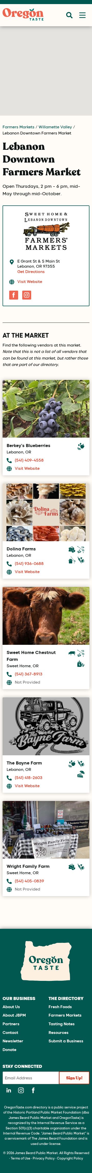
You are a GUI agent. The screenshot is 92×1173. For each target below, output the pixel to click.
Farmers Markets (18, 126)
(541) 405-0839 (29, 880)
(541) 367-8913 (28, 673)
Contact (10, 1032)
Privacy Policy (44, 1158)
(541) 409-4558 (29, 460)
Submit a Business (66, 1040)
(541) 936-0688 (29, 563)
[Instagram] (26, 295)
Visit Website (29, 281)
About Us (11, 1006)
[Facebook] (13, 295)
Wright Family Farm (28, 866)
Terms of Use (20, 1158)
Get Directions (31, 271)
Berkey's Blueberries (28, 445)
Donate (9, 1049)
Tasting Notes (62, 1023)
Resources (58, 1032)
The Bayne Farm (24, 763)
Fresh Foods (60, 1006)
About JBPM (14, 1015)
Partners (11, 1023)
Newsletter (13, 1040)
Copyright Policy (70, 1158)
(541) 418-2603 (28, 777)
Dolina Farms (21, 549)
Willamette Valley (55, 126)
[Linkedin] (9, 1090)
